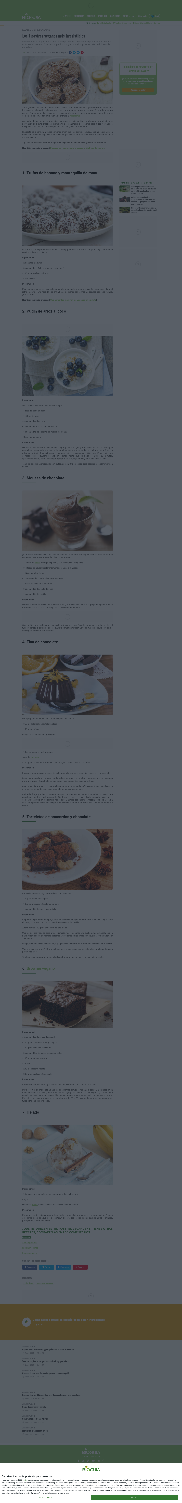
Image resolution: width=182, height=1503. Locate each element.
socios (25, 1480)
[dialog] (91, 1483)
